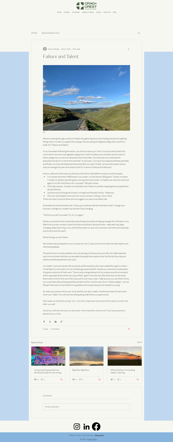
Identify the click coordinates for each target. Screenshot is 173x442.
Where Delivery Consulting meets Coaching (123, 371)
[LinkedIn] (86, 426)
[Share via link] (61, 322)
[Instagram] (77, 426)
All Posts (34, 33)
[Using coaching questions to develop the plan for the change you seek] (48, 356)
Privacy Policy (92, 439)
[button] (139, 33)
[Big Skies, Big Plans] (87, 356)
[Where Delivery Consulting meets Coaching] (125, 356)
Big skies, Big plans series (50, 33)
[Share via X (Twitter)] (50, 322)
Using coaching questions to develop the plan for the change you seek (48, 371)
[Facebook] (96, 426)
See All (139, 342)
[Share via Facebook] (44, 322)
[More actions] (128, 49)
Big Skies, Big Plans (80, 370)
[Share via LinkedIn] (55, 322)
